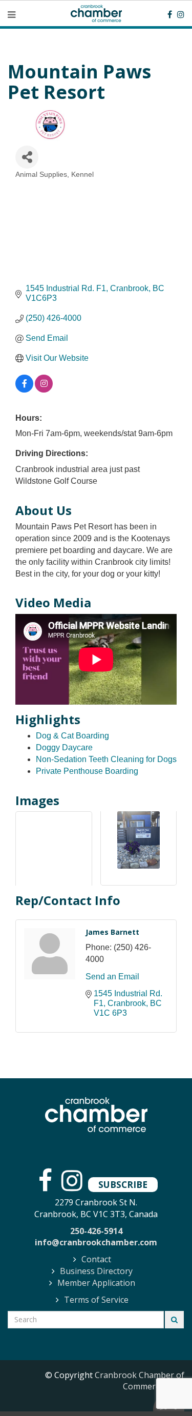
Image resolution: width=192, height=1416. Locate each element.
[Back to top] (163, 1387)
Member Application (96, 1282)
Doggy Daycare (64, 747)
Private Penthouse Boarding (87, 771)
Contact (96, 1259)
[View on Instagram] (44, 389)
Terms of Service (96, 1299)
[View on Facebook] (24, 389)
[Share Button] (26, 157)
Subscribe (122, 1184)
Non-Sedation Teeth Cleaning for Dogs (106, 759)
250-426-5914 (96, 1231)
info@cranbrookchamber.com (96, 1242)
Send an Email (112, 976)
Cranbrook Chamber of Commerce (139, 1380)
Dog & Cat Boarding (72, 735)
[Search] (174, 1319)
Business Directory (96, 1271)
